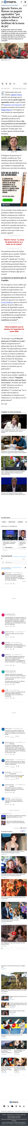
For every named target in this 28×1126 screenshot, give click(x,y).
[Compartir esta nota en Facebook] (2, 83)
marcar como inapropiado (23, 584)
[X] (8, 1106)
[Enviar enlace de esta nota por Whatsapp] (10, 83)
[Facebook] (4, 1106)
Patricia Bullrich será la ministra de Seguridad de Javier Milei (14, 329)
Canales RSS (3, 1111)
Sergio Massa (6, 110)
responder (7, 583)
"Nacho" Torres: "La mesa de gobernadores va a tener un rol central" (14, 242)
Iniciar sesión (16, 556)
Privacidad (23, 1111)
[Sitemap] (24, 1106)
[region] (14, 692)
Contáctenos (18, 1111)
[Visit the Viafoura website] (23, 828)
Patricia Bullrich (7, 302)
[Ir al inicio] (10, 2)
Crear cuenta (23, 556)
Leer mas (24, 581)
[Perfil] (14, 1102)
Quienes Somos (10, 1111)
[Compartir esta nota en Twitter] (6, 83)
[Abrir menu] (2, 2)
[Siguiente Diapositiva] (26, 539)
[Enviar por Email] (14, 83)
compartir (18, 583)
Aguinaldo (20, 521)
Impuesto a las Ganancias (13, 105)
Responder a (9, 743)
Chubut (3, 521)
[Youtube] (12, 1106)
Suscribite (8, 200)
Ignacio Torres (12, 521)
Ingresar (21, 1)
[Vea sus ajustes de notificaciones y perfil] (25, 1)
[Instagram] (16, 1106)
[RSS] (20, 1106)
